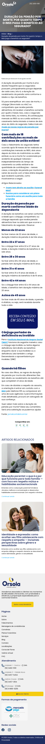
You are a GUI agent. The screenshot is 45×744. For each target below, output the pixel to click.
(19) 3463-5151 (10, 668)
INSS (4, 391)
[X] (20, 426)
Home (4, 616)
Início (4, 34)
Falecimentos (7, 623)
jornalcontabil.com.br (18, 414)
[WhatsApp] (24, 426)
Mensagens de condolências (13, 626)
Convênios (6, 629)
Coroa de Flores (8, 649)
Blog (9, 34)
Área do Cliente (23, 694)
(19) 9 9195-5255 (11, 689)
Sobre (4, 619)
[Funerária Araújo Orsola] (11, 582)
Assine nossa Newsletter (22, 604)
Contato (5, 643)
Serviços (5, 636)
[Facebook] (17, 426)
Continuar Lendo (8, 496)
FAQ (3, 656)
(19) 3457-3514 (11, 682)
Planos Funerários (9, 633)
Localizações (7, 646)
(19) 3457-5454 (11, 675)
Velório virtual (7, 653)
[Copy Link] (28, 426)
